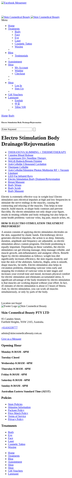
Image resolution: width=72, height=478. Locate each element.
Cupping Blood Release (20, 155)
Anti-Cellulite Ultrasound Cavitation (27, 164)
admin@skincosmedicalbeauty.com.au (40, 14)
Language (13, 97)
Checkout (20, 73)
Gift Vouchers (15, 94)
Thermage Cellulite (18, 167)
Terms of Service (17, 416)
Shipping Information (19, 407)
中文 (17, 103)
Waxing (19, 46)
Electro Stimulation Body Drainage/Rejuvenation (34, 179)
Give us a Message (11, 338)
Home (11, 25)
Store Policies (15, 404)
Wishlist (19, 70)
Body (18, 31)
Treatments (14, 28)
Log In (18, 85)
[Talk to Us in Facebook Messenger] (36, 2)
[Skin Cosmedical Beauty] (30, 17)
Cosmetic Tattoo (23, 43)
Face (17, 34)
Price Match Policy (18, 413)
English (19, 100)
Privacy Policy (15, 419)
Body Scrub (14, 188)
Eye (17, 37)
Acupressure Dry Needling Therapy (27, 158)
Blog (10, 52)
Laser (18, 40)
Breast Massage (16, 182)
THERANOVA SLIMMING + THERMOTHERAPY (37, 152)
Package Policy (16, 410)
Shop (11, 64)
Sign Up (19, 88)
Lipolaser (13, 173)
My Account (21, 67)
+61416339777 (9, 327)
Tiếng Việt (20, 107)
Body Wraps (14, 185)
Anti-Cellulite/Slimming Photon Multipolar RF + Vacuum (38, 170)
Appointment (15, 61)
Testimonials (21, 55)
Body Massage (16, 191)
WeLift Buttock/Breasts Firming (25, 161)
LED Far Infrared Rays (20, 176)
